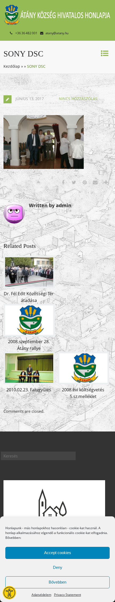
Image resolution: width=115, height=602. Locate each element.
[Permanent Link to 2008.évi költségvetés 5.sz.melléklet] (83, 382)
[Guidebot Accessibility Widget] (9, 592)
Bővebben (57, 582)
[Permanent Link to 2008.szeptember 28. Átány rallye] (29, 335)
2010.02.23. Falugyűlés (28, 390)
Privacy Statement (67, 594)
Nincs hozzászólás (78, 98)
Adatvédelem (41, 594)
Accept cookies (57, 552)
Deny (57, 567)
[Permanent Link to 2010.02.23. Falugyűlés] (29, 382)
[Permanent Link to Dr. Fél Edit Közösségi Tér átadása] (29, 286)
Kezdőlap (11, 66)
